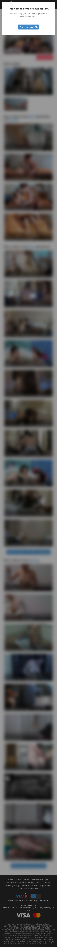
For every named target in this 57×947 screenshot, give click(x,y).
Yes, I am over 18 (28, 27)
